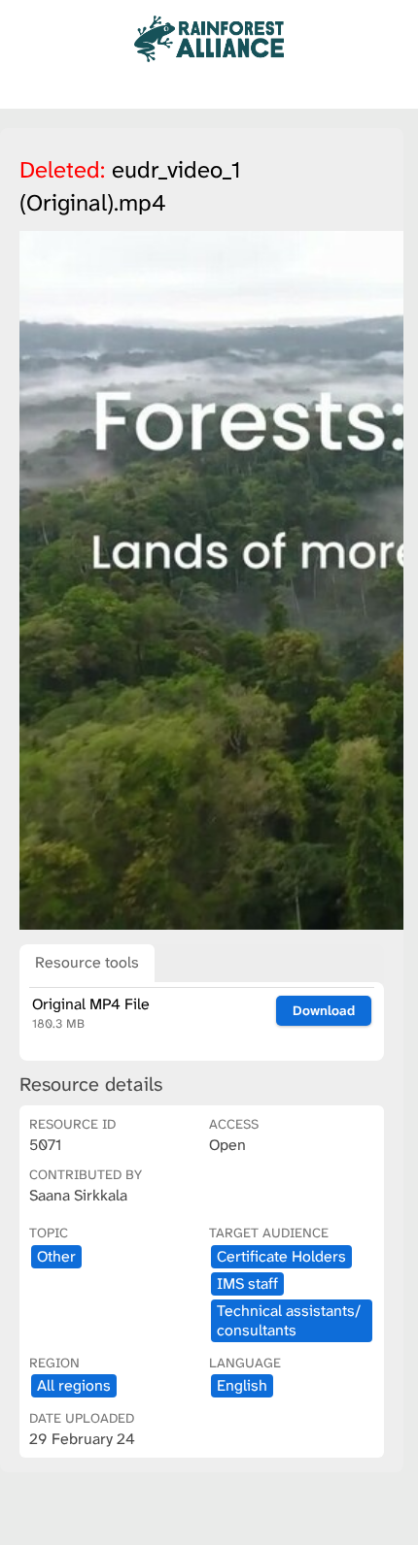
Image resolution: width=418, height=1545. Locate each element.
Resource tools (87, 962)
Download (324, 1010)
